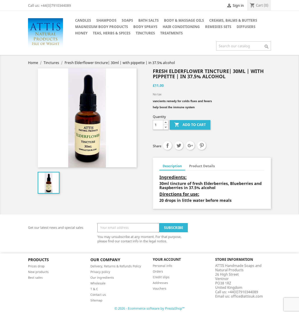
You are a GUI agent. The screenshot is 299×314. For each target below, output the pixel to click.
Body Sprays (145, 26)
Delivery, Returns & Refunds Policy (115, 266)
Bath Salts (148, 20)
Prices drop (36, 266)
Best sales (35, 277)
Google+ (190, 145)
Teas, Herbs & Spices (111, 33)
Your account (167, 259)
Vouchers (159, 288)
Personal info (162, 266)
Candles (83, 20)
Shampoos (106, 20)
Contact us (98, 295)
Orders (158, 271)
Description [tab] (172, 166)
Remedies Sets (218, 26)
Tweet (178, 145)
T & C (94, 289)
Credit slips (161, 277)
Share (167, 145)
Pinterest (201, 145)
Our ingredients (102, 277)
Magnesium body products (101, 26)
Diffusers (246, 26)
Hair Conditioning (181, 26)
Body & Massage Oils (184, 20)
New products (38, 272)
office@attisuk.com (247, 296)
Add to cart (190, 124)
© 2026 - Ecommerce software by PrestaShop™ (149, 308)
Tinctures (145, 33)
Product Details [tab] (202, 166)
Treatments (171, 33)
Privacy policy (100, 272)
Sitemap (96, 300)
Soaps (127, 20)
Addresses (160, 283)
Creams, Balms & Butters (233, 20)
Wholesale (98, 283)
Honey (81, 33)
